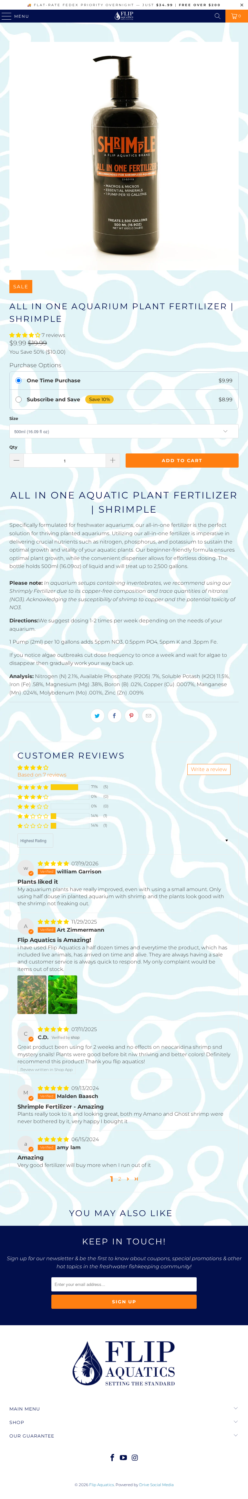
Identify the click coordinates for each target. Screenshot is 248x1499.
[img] (53, 864)
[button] (24, 335)
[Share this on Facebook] (115, 716)
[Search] (218, 16)
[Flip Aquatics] (124, 16)
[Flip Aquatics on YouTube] (124, 1458)
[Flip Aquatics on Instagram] (135, 1458)
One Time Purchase (53, 380)
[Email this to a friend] (149, 716)
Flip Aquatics (101, 1484)
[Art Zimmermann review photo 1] (31, 994)
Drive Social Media (156, 1484)
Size (13, 418)
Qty (13, 447)
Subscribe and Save (53, 399)
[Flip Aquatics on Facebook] (112, 1458)
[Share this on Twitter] (97, 716)
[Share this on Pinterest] (132, 716)
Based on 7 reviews (42, 775)
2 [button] (119, 1179)
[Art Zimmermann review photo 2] (62, 994)
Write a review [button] (209, 769)
